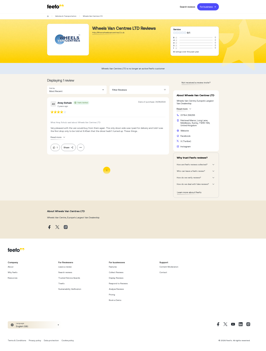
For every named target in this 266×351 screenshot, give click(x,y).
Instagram (186, 146)
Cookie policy (68, 340)
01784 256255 (188, 115)
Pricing (112, 294)
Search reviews (187, 6)
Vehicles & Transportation (65, 16)
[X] (225, 325)
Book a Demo (115, 300)
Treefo (61, 283)
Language (20, 323)
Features (113, 267)
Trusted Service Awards (69, 278)
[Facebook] (218, 325)
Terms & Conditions (17, 340)
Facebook (185, 136)
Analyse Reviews (116, 289)
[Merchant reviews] (68, 39)
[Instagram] (248, 325)
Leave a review (65, 267)
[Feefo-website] (55, 7)
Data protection (51, 340)
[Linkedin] (241, 325)
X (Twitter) (186, 141)
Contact (163, 272)
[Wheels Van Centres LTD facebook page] (49, 227)
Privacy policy (35, 340)
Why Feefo (12, 272)
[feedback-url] (58, 111)
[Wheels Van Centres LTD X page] (57, 227)
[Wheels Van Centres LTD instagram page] (66, 227)
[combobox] (77, 90)
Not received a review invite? (196, 82)
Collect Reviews (116, 272)
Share (66, 147)
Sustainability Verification (69, 289)
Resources (12, 278)
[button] (77, 90)
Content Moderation (168, 267)
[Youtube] (233, 325)
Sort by (52, 88)
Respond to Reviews (118, 283)
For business (206, 6)
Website (185, 130)
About (10, 267)
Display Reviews (116, 278)
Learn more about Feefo (189, 192)
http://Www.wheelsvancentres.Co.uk (108, 32)
